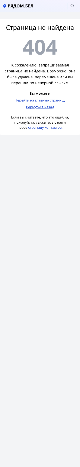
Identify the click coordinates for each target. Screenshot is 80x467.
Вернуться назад (40, 107)
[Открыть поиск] (72, 6)
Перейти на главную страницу (40, 100)
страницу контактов (45, 127)
